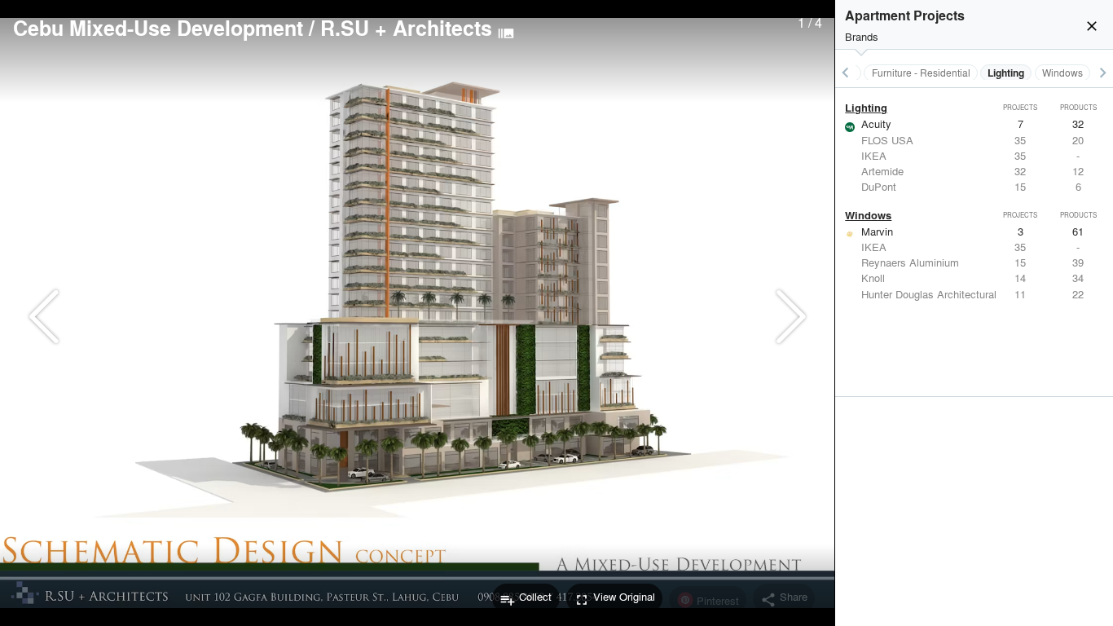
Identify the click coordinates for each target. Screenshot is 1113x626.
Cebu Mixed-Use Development (158, 27)
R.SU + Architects (406, 27)
